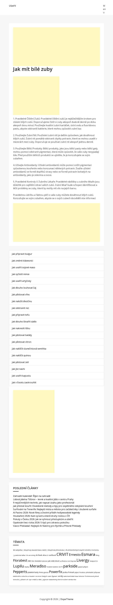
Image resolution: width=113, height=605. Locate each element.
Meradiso (38, 566)
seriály (60, 576)
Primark (71, 572)
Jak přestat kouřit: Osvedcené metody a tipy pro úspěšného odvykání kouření (53, 505)
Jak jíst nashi (18, 368)
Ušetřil (12, 5)
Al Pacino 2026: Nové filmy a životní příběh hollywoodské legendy (46, 512)
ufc (27, 580)
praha (65, 572)
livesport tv (94, 561)
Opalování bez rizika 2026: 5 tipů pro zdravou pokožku (41, 522)
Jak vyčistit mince (20, 274)
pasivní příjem (83, 567)
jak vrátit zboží (53, 561)
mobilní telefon (52, 567)
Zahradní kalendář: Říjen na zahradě (31, 496)
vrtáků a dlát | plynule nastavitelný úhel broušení (50, 580)
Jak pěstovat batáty (22, 335)
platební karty (33, 572)
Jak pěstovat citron (21, 341)
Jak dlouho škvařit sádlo (24, 321)
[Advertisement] (56, 46)
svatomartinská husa (71, 576)
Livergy (82, 560)
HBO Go (31, 561)
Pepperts (20, 571)
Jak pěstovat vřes (21, 294)
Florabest (20, 560)
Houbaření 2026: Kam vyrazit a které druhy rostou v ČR (41, 515)
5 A (27, 555)
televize (81, 576)
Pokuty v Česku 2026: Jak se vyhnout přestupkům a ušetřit (43, 519)
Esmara (88, 554)
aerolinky (32, 555)
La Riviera (63, 561)
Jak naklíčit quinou (21, 355)
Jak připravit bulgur (22, 253)
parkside (70, 566)
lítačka (27, 567)
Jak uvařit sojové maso (23, 267)
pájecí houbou (80, 572)
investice (38, 561)
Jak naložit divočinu (22, 301)
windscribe (72, 580)
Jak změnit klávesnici (22, 260)
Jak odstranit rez (20, 308)
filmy (97, 555)
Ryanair (54, 576)
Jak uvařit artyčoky (21, 280)
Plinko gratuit (44, 572)
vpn (30, 580)
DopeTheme (66, 599)
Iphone (44, 561)
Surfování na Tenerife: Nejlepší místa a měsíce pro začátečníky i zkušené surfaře (54, 509)
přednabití (89, 572)
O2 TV (61, 567)
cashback (52, 555)
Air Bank (39, 555)
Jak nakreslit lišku (21, 328)
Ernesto (75, 554)
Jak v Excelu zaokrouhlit (24, 382)
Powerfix (55, 572)
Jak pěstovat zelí (20, 362)
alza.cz (45, 555)
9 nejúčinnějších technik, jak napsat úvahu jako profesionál (43, 502)
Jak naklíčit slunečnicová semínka (29, 348)
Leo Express (71, 561)
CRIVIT (62, 554)
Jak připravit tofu (20, 314)
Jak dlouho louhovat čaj (24, 287)
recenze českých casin (43, 576)
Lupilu (18, 566)
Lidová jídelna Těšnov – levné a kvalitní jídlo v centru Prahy (43, 499)
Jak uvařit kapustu (21, 375)
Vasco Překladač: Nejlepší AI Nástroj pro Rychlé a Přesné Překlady (47, 525)
